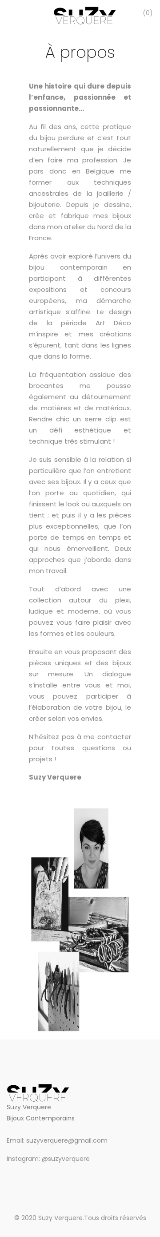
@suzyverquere (66, 1158)
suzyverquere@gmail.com (67, 1140)
